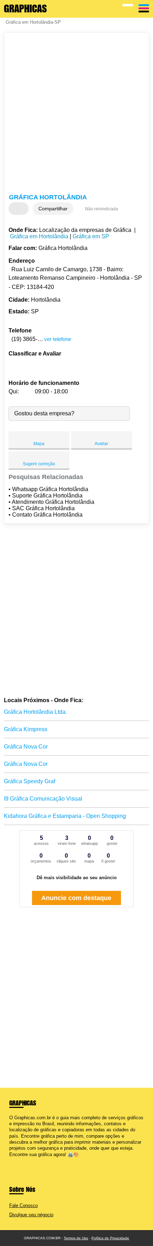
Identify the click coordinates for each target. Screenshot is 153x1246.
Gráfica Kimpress (25, 729)
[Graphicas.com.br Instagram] (17, 1160)
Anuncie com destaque (76, 897)
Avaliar (101, 443)
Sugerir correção (39, 463)
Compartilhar (53, 208)
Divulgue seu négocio (31, 1214)
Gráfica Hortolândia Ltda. (35, 712)
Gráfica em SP (91, 236)
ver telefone (57, 339)
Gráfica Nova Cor (26, 747)
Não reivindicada (101, 208)
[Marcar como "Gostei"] (15, 208)
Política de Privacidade (110, 1238)
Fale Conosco (23, 1205)
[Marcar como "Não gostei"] (24, 208)
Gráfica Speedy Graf (29, 781)
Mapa (38, 443)
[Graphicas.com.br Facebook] (10, 1160)
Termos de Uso (76, 1238)
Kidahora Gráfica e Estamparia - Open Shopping (65, 816)
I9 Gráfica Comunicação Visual (43, 799)
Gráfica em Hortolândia (39, 236)
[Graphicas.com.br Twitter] (14, 1160)
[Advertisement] (76, 114)
